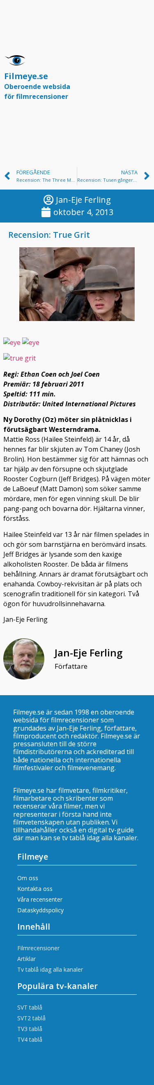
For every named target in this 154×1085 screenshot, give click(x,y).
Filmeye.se (37, 85)
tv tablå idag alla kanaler (99, 837)
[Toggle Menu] (139, 81)
